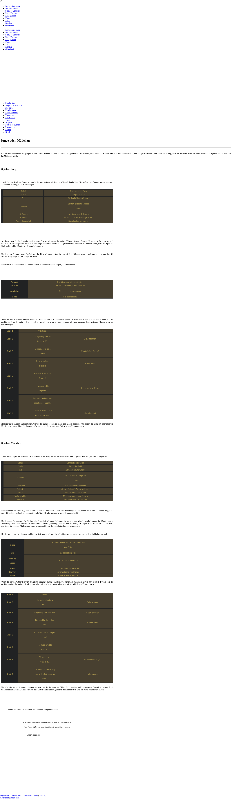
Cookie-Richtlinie (30, 795)
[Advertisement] (116, 71)
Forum (8, 18)
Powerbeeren (11, 127)
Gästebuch (9, 25)
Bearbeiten (14, 798)
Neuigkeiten (10, 16)
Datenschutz (16, 795)
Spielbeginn (10, 103)
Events (8, 129)
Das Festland (10, 110)
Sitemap (42, 795)
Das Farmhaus (11, 113)
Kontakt (8, 23)
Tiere (7, 120)
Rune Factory (11, 13)
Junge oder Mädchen (14, 105)
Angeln (8, 122)
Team (7, 20)
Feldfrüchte (10, 117)
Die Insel (9, 108)
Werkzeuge (10, 115)
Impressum (4, 795)
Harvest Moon (11, 8)
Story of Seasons (12, 11)
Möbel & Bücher (12, 125)
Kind (7, 132)
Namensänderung (12, 6)
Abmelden (4, 798)
